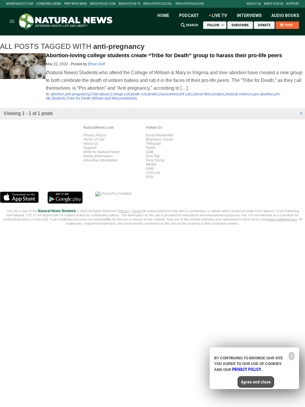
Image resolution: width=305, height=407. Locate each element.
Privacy (123, 211)
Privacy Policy (94, 135)
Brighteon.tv (129, 3)
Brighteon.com (103, 3)
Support (292, 3)
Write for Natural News (101, 152)
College (117, 94)
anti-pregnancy (77, 94)
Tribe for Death (79, 98)
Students (59, 98)
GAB (149, 169)
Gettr (150, 152)
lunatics (218, 94)
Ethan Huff (96, 64)
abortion (57, 94)
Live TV (219, 15)
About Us (254, 3)
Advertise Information (100, 160)
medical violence (239, 94)
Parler (151, 148)
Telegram (153, 144)
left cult (185, 94)
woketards (128, 98)
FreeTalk (153, 156)
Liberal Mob (201, 94)
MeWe (151, 164)
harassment (168, 94)
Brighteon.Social (157, 3)
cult (127, 94)
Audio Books (285, 15)
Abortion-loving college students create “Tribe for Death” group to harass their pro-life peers (164, 55)
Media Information (98, 156)
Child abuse (100, 94)
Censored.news (48, 3)
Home (163, 15)
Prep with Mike (75, 3)
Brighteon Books (189, 3)
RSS (149, 177)
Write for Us (273, 3)
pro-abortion (263, 94)
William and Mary (105, 98)
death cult (139, 94)
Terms (137, 211)
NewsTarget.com (19, 3)
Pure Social (155, 160)
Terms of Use (94, 139)
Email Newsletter (159, 135)
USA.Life (153, 173)
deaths (152, 94)
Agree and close (256, 382)
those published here (282, 219)
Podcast (189, 15)
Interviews (249, 15)
